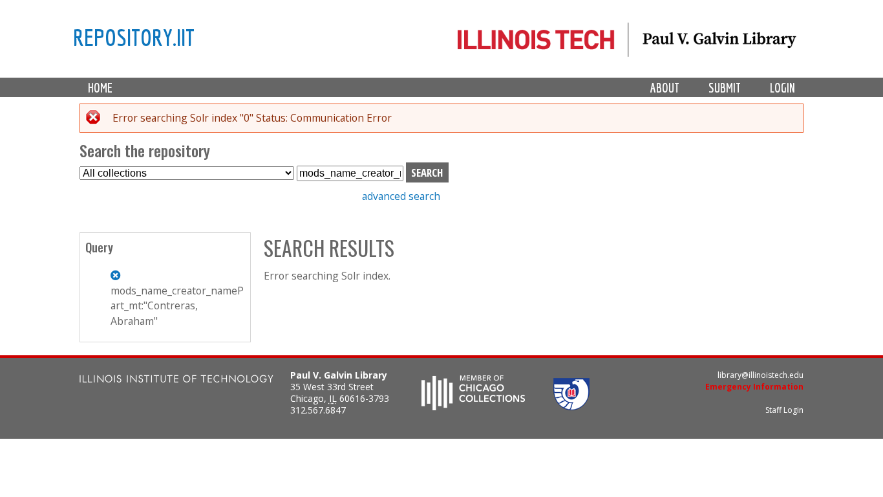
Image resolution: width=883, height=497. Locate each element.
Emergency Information (754, 386)
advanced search (401, 196)
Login (782, 87)
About (664, 87)
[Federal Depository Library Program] (571, 406)
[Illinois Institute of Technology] (176, 380)
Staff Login (784, 409)
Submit (724, 87)
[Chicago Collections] (473, 406)
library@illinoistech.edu (760, 375)
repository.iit (134, 36)
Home (100, 87)
